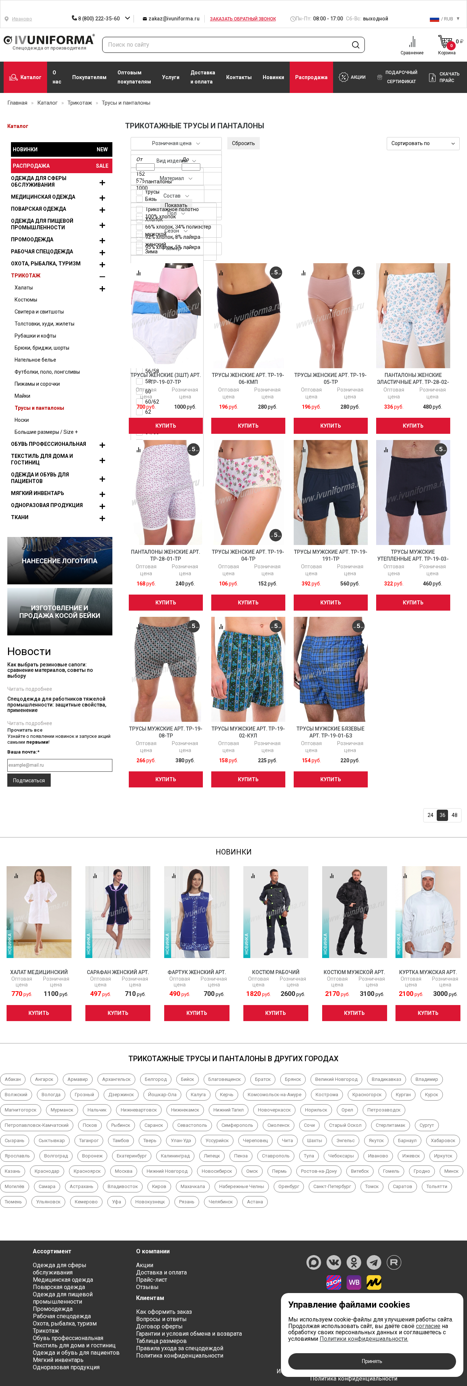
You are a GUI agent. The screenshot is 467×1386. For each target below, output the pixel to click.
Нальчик (97, 1110)
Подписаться (29, 780)
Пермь (279, 1171)
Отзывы (147, 1287)
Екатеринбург (132, 1156)
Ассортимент (52, 1251)
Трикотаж (25, 276)
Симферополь (237, 1125)
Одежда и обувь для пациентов (40, 478)
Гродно (422, 1171)
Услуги (171, 77)
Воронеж (92, 1156)
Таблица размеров (161, 1341)
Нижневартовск (139, 1110)
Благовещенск (224, 1079)
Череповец (255, 1140)
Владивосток (123, 1186)
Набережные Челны (241, 1186)
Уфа (116, 1201)
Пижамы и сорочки (37, 384)
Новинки (273, 77)
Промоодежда (32, 239)
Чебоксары (341, 1156)
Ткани (19, 517)
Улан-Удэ (181, 1140)
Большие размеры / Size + (46, 432)
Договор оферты (159, 1326)
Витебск (360, 1171)
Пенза (241, 1156)
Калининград (175, 1156)
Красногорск (367, 1094)
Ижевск (411, 1156)
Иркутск (443, 1156)
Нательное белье (35, 360)
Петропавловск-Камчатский (37, 1125)
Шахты (314, 1140)
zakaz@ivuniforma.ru (173, 19)
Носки (22, 420)
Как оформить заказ (164, 1311)
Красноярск (87, 1171)
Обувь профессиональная (48, 444)
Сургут (427, 1125)
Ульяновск (48, 1201)
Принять (372, 1361)
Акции (144, 1265)
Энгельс (345, 1140)
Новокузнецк (150, 1201)
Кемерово (86, 1201)
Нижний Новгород (167, 1171)
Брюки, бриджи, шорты (42, 348)
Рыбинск (120, 1125)
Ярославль (17, 1156)
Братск (263, 1079)
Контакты (239, 77)
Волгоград (56, 1156)
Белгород (156, 1079)
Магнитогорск (20, 1110)
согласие (428, 1326)
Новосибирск (217, 1171)
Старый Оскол (345, 1125)
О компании (153, 1251)
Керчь (227, 1094)
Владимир (427, 1079)
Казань (12, 1171)
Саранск (153, 1125)
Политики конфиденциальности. (364, 1338)
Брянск (293, 1079)
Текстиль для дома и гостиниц (42, 459)
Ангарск (44, 1079)
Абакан (13, 1079)
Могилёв (14, 1186)
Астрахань (81, 1186)
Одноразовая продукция (47, 505)
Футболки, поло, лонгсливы (47, 372)
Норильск (316, 1110)
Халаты (24, 288)
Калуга (198, 1094)
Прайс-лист (151, 1279)
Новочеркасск (274, 1110)
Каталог (31, 77)
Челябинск (221, 1201)
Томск (372, 1186)
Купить (165, 426)
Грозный (84, 1094)
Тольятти (437, 1186)
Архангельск (116, 1079)
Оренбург (288, 1186)
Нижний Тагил (228, 1110)
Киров (159, 1186)
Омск (252, 1171)
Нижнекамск (185, 1110)
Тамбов (121, 1140)
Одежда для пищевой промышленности (42, 224)
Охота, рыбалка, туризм (46, 263)
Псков (90, 1125)
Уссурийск (217, 1140)
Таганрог (89, 1140)
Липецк (212, 1156)
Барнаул (407, 1140)
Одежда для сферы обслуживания (38, 181)
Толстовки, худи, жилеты (44, 324)
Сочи (309, 1125)
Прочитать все (25, 730)
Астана (255, 1201)
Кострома (327, 1094)
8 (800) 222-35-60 (98, 19)
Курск (431, 1094)
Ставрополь (276, 1156)
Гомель (391, 1171)
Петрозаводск (384, 1110)
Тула (309, 1156)
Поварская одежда (38, 209)
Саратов (402, 1186)
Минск (451, 1171)
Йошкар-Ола (162, 1094)
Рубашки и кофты (35, 336)
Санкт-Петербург (332, 1186)
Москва (123, 1171)
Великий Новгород (336, 1079)
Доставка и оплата (202, 77)
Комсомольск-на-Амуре (274, 1094)
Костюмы (26, 300)
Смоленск (278, 1125)
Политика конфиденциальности (179, 1355)
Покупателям (89, 77)
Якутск (376, 1140)
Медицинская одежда (43, 197)
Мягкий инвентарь (37, 493)
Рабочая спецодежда (42, 251)
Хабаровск (443, 1140)
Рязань (186, 1201)
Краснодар (47, 1171)
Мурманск (62, 1110)
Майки (22, 396)
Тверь (150, 1140)
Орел (347, 1110)
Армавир (77, 1079)
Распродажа (311, 77)
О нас (57, 77)
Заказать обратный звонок (243, 19)
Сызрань (14, 1140)
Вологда (51, 1094)
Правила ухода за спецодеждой (179, 1348)
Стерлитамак (390, 1125)
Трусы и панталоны (39, 408)
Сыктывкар (52, 1140)
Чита (287, 1140)
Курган (403, 1094)
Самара (47, 1186)
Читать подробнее (29, 689)
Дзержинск (121, 1094)
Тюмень (13, 1201)
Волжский (16, 1094)
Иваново (378, 1156)
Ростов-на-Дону (319, 1171)
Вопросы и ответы (161, 1319)
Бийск (187, 1079)
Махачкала (193, 1186)
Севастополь (192, 1125)
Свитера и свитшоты (39, 312)
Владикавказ (386, 1079)
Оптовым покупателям (134, 77)
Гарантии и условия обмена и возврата (189, 1333)
